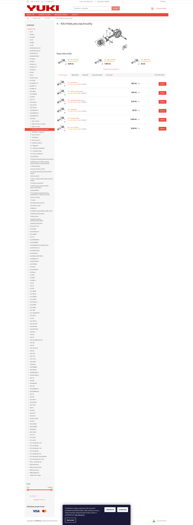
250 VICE (32, 410)
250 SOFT (33, 413)
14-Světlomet (34, 156)
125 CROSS (33, 102)
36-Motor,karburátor (36, 224)
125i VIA (32, 351)
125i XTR (32, 356)
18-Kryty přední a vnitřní (37, 169)
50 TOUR (32, 81)
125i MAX (32, 332)
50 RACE (32, 62)
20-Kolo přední (34, 176)
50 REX (32, 72)
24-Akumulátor (34, 190)
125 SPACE (33, 294)
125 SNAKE (33, 291)
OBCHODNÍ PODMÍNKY (103, 2)
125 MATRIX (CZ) (34, 248)
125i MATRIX (33, 327)
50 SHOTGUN (34, 78)
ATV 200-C (33, 438)
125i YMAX (33, 362)
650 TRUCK (33, 432)
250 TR (32, 394)
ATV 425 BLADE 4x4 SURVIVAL (38, 457)
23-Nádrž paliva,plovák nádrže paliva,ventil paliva (39, 187)
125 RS (32, 283)
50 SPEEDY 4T (34, 83)
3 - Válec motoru (35, 127)
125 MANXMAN (34, 243)
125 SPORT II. (34, 302)
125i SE (32, 337)
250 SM (32, 397)
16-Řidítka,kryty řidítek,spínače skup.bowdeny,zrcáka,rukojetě (39, 163)
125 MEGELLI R (34, 259)
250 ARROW (33, 383)
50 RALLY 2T (33, 64)
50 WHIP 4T (33, 89)
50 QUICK (32, 59)
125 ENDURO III (34, 113)
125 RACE (32, 267)
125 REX (32, 275)
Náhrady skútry (34, 470)
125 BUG (32, 97)
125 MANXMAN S (34, 240)
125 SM (32, 289)
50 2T (31, 32)
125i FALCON (33, 324)
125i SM (32, 343)
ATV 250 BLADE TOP (36, 443)
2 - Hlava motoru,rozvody (37, 124)
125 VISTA (33, 316)
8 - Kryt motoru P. (35, 140)
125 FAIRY (32, 119)
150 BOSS (33, 364)
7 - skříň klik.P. (34, 137)
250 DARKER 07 (34, 389)
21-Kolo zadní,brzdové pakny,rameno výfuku (41, 180)
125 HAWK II (33, 234)
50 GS (31, 40)
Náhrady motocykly (35, 467)
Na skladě (34, 496)
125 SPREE (33, 305)
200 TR (32, 378)
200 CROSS (33, 370)
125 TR (32, 286)
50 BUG (32, 35)
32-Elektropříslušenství (37, 214)
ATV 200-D (33, 440)
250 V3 (32, 408)
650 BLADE (33, 429)
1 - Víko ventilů (34, 121)
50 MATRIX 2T (34, 53)
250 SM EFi (33, 400)
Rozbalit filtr (38, 500)
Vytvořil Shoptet (161, 521)
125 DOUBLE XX (34, 232)
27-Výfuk (32, 200)
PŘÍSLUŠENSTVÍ (34, 473)
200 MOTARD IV (34, 375)
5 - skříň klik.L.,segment (37, 132)
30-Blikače (33, 208)
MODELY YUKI (31, 29)
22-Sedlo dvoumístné (36, 183)
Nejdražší (85, 75)
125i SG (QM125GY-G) (36, 340)
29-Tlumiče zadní (35, 206)
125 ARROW (33, 94)
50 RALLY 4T (33, 67)
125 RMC (32, 278)
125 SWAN (33, 308)
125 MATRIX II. (34, 253)
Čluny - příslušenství (36, 462)
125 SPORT (33, 299)
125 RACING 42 (34, 270)
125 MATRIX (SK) (34, 251)
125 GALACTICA (34, 226)
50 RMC (32, 43)
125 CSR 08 (33, 105)
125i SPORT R (34, 348)
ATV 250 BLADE (34, 446)
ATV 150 (32, 435)
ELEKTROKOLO (34, 465)
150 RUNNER (33, 367)
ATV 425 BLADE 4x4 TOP (37, 459)
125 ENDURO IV (34, 116)
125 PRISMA (33, 264)
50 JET (32, 45)
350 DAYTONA (34, 419)
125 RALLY (33, 272)
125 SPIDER (33, 297)
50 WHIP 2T (33, 86)
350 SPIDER (33, 424)
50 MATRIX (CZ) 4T (35, 48)
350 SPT (32, 421)
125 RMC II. (33, 280)
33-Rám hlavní (34, 216)
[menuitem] (30, 14)
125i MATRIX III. (34, 329)
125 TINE (32, 310)
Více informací (79, 515)
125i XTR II (33, 359)
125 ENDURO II (34, 110)
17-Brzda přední (35, 166)
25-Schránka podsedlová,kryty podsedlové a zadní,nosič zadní (39, 194)
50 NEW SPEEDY (34, 56)
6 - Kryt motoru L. (35, 135)
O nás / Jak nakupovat (86, 2)
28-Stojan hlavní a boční (37, 203)
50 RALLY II (33, 70)
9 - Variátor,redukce (36, 143)
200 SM (32, 381)
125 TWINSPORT (35, 313)
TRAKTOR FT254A (35, 475)
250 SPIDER (33, 402)
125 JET (32, 237)
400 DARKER (33, 427)
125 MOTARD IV (34, 261)
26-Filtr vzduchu (35, 197)
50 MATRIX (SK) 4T (35, 51)
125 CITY (32, 100)
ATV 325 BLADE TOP (36, 448)
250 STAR (32, 405)
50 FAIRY (32, 37)
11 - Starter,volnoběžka (37, 148)
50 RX (31, 75)
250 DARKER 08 (34, 392)
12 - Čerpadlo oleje (36, 151)
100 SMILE (33, 91)
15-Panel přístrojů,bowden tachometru (42, 159)
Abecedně (109, 75)
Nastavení (70, 520)
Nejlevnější (75, 75)
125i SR (32, 345)
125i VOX (32, 354)
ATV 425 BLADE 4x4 (35, 454)
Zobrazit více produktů (110, 69)
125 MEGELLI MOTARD (36, 256)
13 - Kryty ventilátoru (36, 154)
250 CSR (32, 386)
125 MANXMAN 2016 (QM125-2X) (39, 245)
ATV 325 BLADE (34, 451)
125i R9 (32, 335)
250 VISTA (33, 416)
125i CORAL (33, 321)
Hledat (115, 8)
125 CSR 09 (33, 108)
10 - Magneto (34, 146)
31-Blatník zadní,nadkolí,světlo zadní (41, 211)
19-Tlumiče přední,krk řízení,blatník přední (41, 172)
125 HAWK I (33, 229)
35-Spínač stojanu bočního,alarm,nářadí (36, 220)
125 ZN (32, 318)
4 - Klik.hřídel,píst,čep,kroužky (39, 129)
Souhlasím (123, 510)
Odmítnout (110, 510)
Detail (162, 84)
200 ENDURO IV (34, 373)
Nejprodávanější (97, 75)
